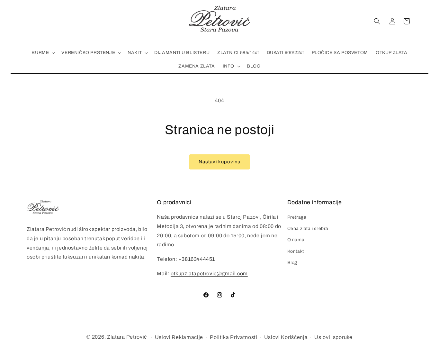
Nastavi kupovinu (219, 161)
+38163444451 (196, 259)
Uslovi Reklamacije (179, 337)
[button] (377, 21)
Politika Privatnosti (233, 337)
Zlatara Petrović (127, 337)
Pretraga (297, 217)
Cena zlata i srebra (307, 228)
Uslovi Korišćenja (286, 337)
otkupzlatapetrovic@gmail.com (209, 273)
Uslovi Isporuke (333, 337)
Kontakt (295, 251)
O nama (296, 239)
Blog (292, 262)
